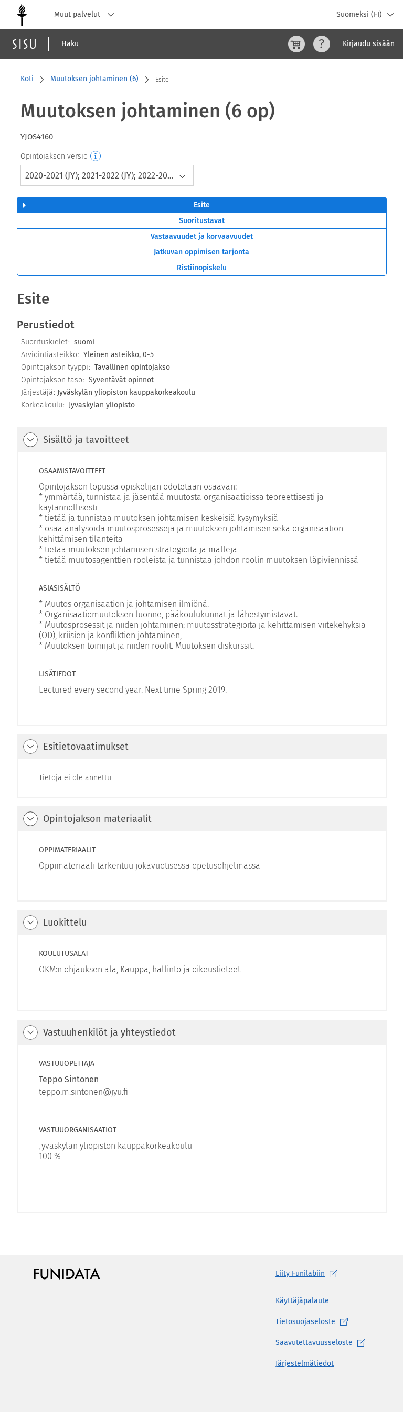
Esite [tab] (202, 205)
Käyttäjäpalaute (302, 1300)
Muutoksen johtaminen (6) (94, 78)
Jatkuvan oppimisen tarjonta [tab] (201, 252)
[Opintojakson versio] (96, 156)
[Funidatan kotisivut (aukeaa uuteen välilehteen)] (67, 1274)
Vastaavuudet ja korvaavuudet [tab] (202, 236)
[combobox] (107, 175)
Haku (70, 43)
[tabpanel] (202, 750)
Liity (300, 1273)
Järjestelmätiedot (304, 1363)
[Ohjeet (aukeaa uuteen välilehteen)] (321, 44)
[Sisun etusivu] (24, 44)
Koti (27, 78)
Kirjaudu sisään (369, 43)
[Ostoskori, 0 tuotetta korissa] (296, 44)
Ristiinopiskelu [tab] (202, 267)
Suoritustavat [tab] (202, 220)
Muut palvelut (78, 14)
